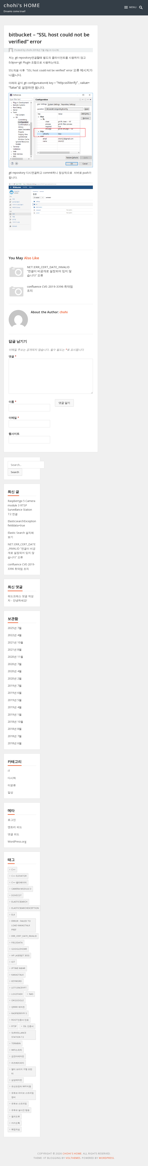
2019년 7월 (15, 685)
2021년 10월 (15, 642)
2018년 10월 (15, 721)
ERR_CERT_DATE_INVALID (24, 935)
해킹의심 (15, 1129)
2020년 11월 (15, 656)
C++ (13, 869)
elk (13, 914)
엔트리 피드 (15, 827)
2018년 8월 (15, 729)
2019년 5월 (15, 700)
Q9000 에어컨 (18, 1006)
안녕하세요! (20, 600)
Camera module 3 (21, 888)
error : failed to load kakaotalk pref (21, 925)
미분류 (12, 785)
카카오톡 (15, 1122)
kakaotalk (17, 974)
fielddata (17, 942)
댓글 (12, 356)
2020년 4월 (15, 671)
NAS (31, 994)
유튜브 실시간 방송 (20, 1110)
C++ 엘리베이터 (19, 882)
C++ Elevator (19, 875)
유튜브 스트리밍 (19, 1103)
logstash (17, 994)
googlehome (19, 948)
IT (9, 771)
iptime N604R (18, 968)
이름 (12, 401)
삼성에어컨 (16, 1079)
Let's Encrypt (19, 987)
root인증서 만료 (20, 1019)
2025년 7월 (15, 628)
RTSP (14, 1026)
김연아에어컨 (17, 1056)
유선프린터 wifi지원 (21, 1086)
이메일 (14, 417)
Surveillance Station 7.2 (18, 1034)
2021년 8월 (15, 649)
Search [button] (15, 472)
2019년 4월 (15, 707)
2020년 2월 (15, 678)
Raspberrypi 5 (19, 1013)
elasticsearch (19, 901)
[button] (130, 7)
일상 (10, 792)
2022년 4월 (15, 635)
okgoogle (17, 1000)
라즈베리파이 (17, 1062)
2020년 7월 (15, 664)
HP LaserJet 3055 (20, 955)
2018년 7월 (15, 736)
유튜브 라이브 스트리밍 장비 (22, 1095)
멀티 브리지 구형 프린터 (21, 1071)
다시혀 (55, 50)
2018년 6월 (15, 743)
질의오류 (15, 1116)
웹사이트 (14, 433)
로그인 (12, 820)
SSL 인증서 (28, 1026)
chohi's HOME (22, 5)
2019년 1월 (15, 714)
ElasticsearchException (25, 908)
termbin (16, 1043)
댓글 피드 (13, 834)
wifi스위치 (16, 1049)
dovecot (16, 895)
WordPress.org (17, 841)
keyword (16, 981)
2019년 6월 (15, 693)
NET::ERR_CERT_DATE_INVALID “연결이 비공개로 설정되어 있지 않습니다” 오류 (49, 271)
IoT (13, 961)
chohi (29, 50)
